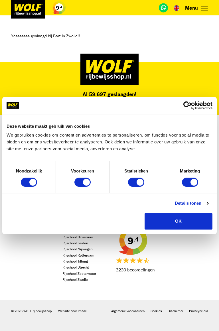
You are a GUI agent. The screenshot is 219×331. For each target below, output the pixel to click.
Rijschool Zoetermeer (79, 273)
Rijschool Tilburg (75, 261)
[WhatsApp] (163, 7)
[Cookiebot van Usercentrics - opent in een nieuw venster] (187, 105)
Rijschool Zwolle (75, 279)
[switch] (82, 182)
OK (178, 221)
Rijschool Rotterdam (78, 255)
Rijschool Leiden (75, 243)
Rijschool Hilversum (77, 237)
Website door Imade (72, 311)
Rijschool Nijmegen (77, 249)
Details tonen (188, 203)
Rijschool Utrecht (75, 267)
